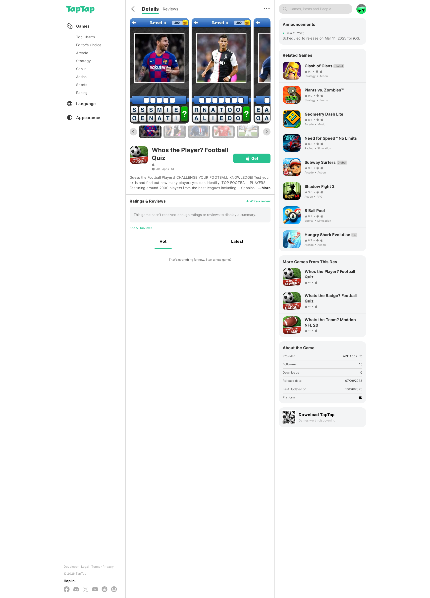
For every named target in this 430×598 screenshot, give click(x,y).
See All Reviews (141, 228)
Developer (71, 566)
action (81, 77)
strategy (83, 61)
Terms (95, 566)
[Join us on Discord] (76, 589)
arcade (82, 53)
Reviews (170, 8)
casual (82, 69)
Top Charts (85, 37)
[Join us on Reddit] (105, 589)
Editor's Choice (88, 45)
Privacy (108, 566)
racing (82, 92)
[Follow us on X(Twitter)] (86, 589)
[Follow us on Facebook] (67, 589)
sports (81, 85)
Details (150, 9)
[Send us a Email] (114, 589)
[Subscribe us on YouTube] (95, 589)
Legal (85, 566)
